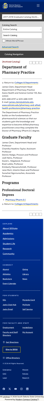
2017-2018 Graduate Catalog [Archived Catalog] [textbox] (22, 17)
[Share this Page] (34, 62)
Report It (25, 378)
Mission (25, 370)
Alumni (6, 269)
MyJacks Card (28, 300)
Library (25, 274)
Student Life (9, 243)
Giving (25, 269)
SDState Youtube (15, 389)
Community (9, 253)
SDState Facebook (4, 389)
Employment (8, 327)
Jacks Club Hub (9, 305)
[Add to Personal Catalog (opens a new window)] (30, 62)
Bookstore (7, 279)
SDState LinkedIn (27, 389)
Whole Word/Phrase (14, 41)
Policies (25, 374)
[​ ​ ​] (38, 5)
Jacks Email (8, 309)
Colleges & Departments (26, 82)
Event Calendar (9, 283)
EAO (4, 374)
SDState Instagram (21, 389)
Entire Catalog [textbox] (10, 29)
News (24, 279)
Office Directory (13, 358)
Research (7, 248)
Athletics (6, 274)
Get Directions (12, 342)
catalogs (6, 396)
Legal (5, 378)
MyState (26, 305)
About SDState (10, 228)
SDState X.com (10, 389)
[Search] (39, 35)
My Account (27, 332)
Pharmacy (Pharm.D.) (15, 199)
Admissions (8, 238)
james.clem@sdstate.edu (21, 102)
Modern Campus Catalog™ (27, 399)
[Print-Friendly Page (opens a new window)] (37, 62)
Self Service (27, 309)
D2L (4, 300)
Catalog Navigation (14, 54)
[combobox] (22, 16)
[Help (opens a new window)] (40, 62)
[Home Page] (13, 8)
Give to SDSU (12, 349)
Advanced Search (10, 47)
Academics (8, 233)
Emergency (7, 370)
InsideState (27, 327)
